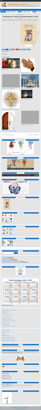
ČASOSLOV (4, 333)
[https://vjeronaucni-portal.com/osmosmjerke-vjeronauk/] (7, 222)
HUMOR (20, 344)
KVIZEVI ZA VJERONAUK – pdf (27, 124)
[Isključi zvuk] (34, 175)
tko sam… (20, 391)
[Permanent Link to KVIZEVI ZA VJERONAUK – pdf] (30, 117)
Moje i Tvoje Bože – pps (26, 99)
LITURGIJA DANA (5, 330)
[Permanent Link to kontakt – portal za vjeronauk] (11, 80)
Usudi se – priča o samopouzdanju (9, 130)
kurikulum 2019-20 (6, 311)
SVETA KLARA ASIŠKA (6, 259)
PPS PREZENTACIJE (20, 179)
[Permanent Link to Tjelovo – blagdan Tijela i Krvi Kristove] (11, 99)
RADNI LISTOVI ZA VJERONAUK (20, 140)
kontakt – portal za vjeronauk (8, 88)
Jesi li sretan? (5, 69)
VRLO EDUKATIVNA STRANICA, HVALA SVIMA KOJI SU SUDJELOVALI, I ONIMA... (18, 385)
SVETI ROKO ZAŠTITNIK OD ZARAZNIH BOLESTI (12, 262)
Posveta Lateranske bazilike (27, 88)
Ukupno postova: (5, 378)
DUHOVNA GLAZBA (20, 173)
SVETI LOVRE (5, 258)
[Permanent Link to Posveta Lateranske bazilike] (30, 80)
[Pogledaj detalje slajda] (20, 147)
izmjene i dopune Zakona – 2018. (9, 326)
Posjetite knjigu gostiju (6, 386)
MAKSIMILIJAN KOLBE (7, 260)
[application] (20, 175)
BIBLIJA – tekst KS (6, 332)
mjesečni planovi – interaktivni (9, 320)
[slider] (36, 175)
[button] (3, 49)
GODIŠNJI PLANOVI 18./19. (7, 319)
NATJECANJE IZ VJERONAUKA (20, 266)
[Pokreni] (3, 175)
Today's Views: (5, 375)
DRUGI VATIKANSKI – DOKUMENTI (9, 340)
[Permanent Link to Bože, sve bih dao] (30, 65)
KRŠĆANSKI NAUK (5, 335)
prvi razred (5, 313)
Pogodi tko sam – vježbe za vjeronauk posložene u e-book (20, 16)
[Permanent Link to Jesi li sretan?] (11, 63)
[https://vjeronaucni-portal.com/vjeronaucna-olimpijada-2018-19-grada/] (20, 271)
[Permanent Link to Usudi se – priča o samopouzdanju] (11, 120)
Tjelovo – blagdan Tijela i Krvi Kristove (10, 109)
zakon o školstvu (5, 324)
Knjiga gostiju (20, 382)
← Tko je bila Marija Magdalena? (7, 134)
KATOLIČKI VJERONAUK (21, 14)
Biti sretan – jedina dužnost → (34, 134)
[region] (20, 147)
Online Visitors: (5, 373)
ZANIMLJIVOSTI (20, 350)
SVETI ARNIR (5, 257)
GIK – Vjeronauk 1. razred (8, 315)
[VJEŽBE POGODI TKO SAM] (6, 208)
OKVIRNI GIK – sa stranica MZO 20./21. (10, 310)
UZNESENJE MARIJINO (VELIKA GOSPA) (10, 261)
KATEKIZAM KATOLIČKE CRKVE (8, 337)
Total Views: (4, 376)
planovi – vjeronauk (7, 317)
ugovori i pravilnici (6, 322)
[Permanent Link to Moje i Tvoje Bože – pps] (30, 94)
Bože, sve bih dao (24, 72)
